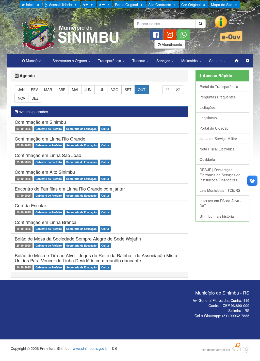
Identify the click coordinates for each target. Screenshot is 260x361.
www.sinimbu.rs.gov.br (91, 348)
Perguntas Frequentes (218, 96)
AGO (114, 89)
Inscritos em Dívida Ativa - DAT (220, 203)
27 (178, 89)
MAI (75, 89)
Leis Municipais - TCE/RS (220, 190)
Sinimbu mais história (217, 216)
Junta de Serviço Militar (218, 138)
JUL (101, 89)
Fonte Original (128, 4)
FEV (34, 89)
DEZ (35, 98)
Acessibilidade (62, 4)
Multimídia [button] (190, 60)
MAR (48, 89)
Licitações (208, 107)
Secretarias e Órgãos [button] (70, 60)
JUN (88, 89)
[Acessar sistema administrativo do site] (247, 60)
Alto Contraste (161, 4)
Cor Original (193, 4)
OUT (141, 89)
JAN (21, 89)
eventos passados (33, 111)
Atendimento (171, 44)
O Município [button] (32, 60)
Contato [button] (216, 60)
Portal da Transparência (219, 86)
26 (168, 89)
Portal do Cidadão (214, 128)
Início (32, 4)
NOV (21, 98)
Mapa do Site (224, 4)
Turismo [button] (139, 60)
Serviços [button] (163, 60)
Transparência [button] (110, 60)
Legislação (208, 117)
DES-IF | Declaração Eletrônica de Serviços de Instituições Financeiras (220, 174)
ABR (62, 89)
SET (128, 89)
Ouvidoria (207, 159)
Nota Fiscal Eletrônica (217, 148)
